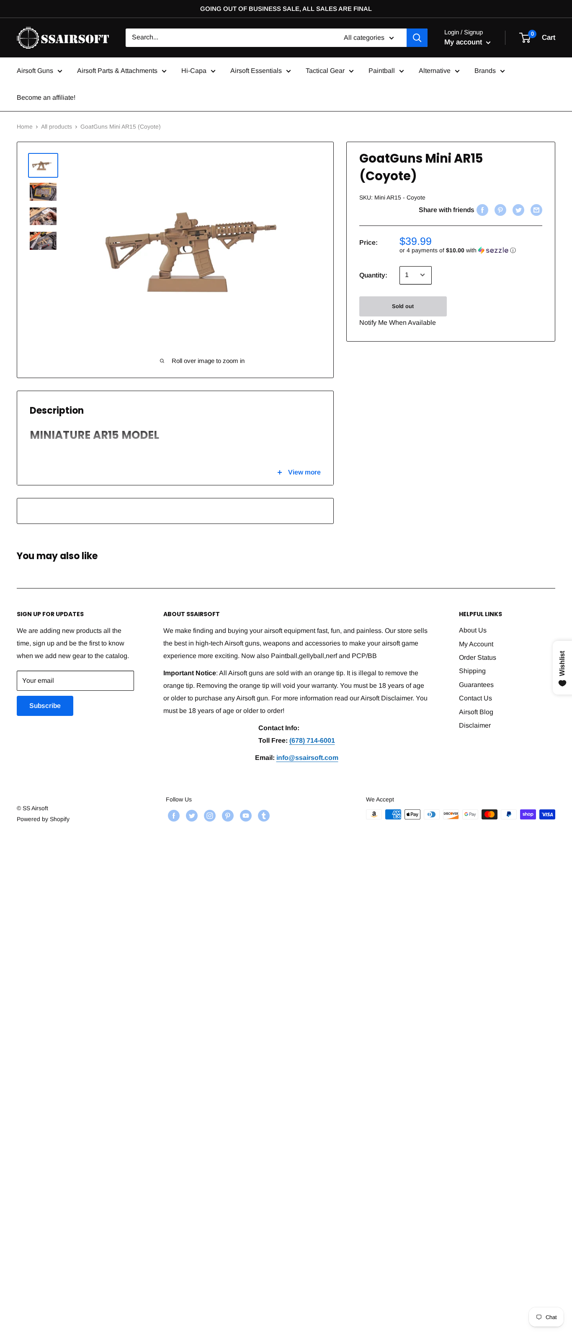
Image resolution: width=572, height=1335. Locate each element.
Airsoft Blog (476, 711)
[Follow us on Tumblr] (263, 815)
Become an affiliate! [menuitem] (46, 97)
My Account (476, 644)
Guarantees (476, 684)
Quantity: (373, 274)
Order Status (477, 657)
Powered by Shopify (43, 819)
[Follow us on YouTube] (245, 815)
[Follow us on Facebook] (173, 815)
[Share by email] (535, 209)
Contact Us (475, 698)
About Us (473, 630)
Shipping (472, 670)
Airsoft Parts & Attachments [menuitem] (117, 70)
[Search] (417, 38)
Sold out (403, 306)
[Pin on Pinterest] (499, 209)
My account (464, 42)
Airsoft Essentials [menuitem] (256, 70)
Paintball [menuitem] (381, 70)
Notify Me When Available (397, 322)
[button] (470, 250)
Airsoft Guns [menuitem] (35, 70)
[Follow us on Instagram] (209, 815)
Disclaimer (475, 725)
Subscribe (45, 705)
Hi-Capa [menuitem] (193, 70)
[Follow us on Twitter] (191, 815)
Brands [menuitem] (485, 70)
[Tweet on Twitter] (517, 209)
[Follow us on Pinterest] (227, 815)
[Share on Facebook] (481, 209)
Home (25, 126)
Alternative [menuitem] (435, 70)
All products (56, 126)
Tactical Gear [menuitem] (325, 70)
